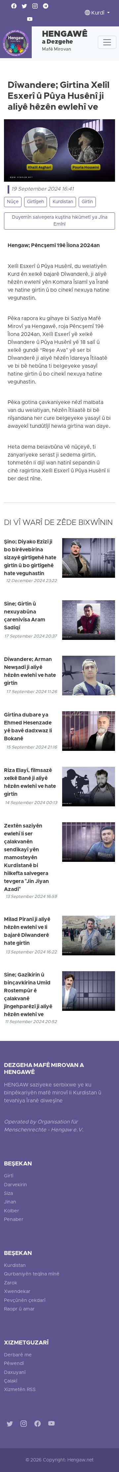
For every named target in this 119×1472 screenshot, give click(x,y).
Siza (8, 1194)
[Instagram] (24, 1425)
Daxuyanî (14, 1373)
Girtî (8, 1176)
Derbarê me (18, 1355)
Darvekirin (15, 1185)
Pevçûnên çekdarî (24, 1301)
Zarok (10, 1283)
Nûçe (13, 202)
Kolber (11, 1211)
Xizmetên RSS (20, 1390)
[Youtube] (52, 1425)
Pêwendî (14, 1364)
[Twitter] (11, 1425)
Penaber (13, 1220)
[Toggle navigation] (107, 42)
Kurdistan (63, 202)
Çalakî (10, 1381)
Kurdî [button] (98, 13)
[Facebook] (38, 1425)
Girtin (87, 202)
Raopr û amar (19, 1309)
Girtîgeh (35, 202)
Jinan (10, 1202)
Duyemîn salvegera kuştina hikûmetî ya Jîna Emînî (59, 221)
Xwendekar (17, 1292)
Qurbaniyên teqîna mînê (32, 1274)
